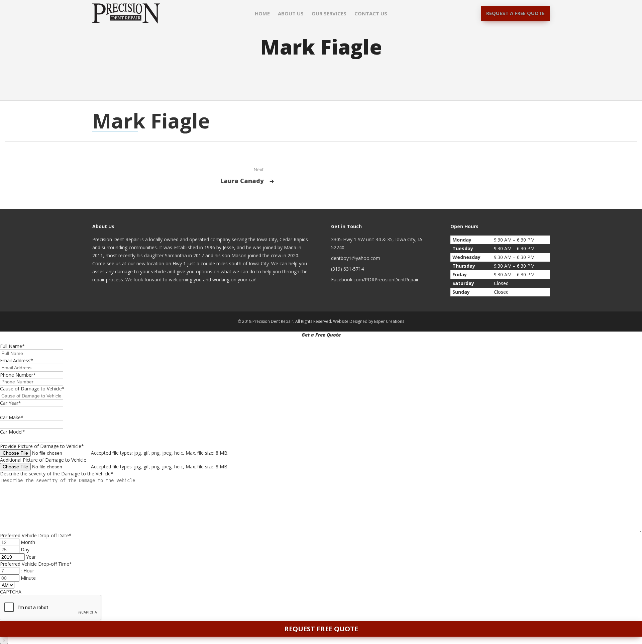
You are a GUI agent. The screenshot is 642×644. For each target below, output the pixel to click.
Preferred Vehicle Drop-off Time (36, 564)
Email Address (16, 360)
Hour (28, 570)
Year (31, 557)
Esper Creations (389, 321)
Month (28, 542)
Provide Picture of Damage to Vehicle (42, 446)
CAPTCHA (10, 591)
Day (25, 549)
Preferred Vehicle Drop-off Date (36, 535)
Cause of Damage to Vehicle (32, 388)
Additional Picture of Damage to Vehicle (43, 460)
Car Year (10, 403)
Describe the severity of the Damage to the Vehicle (56, 473)
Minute (28, 578)
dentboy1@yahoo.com (355, 258)
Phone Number (18, 375)
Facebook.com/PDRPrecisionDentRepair (375, 279)
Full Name (12, 346)
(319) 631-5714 (347, 269)
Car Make (11, 417)
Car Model (12, 432)
